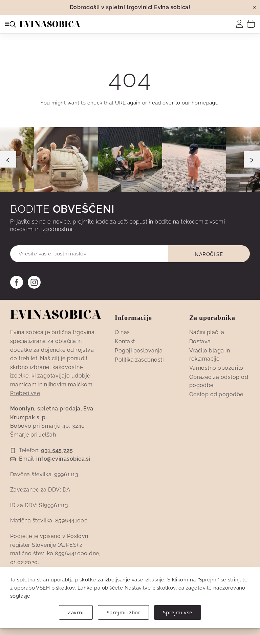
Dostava (200, 341)
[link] (239, 23)
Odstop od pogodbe (216, 394)
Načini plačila (206, 332)
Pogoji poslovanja (138, 350)
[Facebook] (16, 282)
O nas (122, 332)
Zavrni (76, 612)
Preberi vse (25, 393)
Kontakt (125, 341)
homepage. (206, 103)
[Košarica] (251, 23)
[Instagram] (34, 282)
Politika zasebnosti (139, 360)
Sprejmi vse (177, 612)
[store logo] (49, 24)
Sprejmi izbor (123, 612)
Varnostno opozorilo (216, 368)
